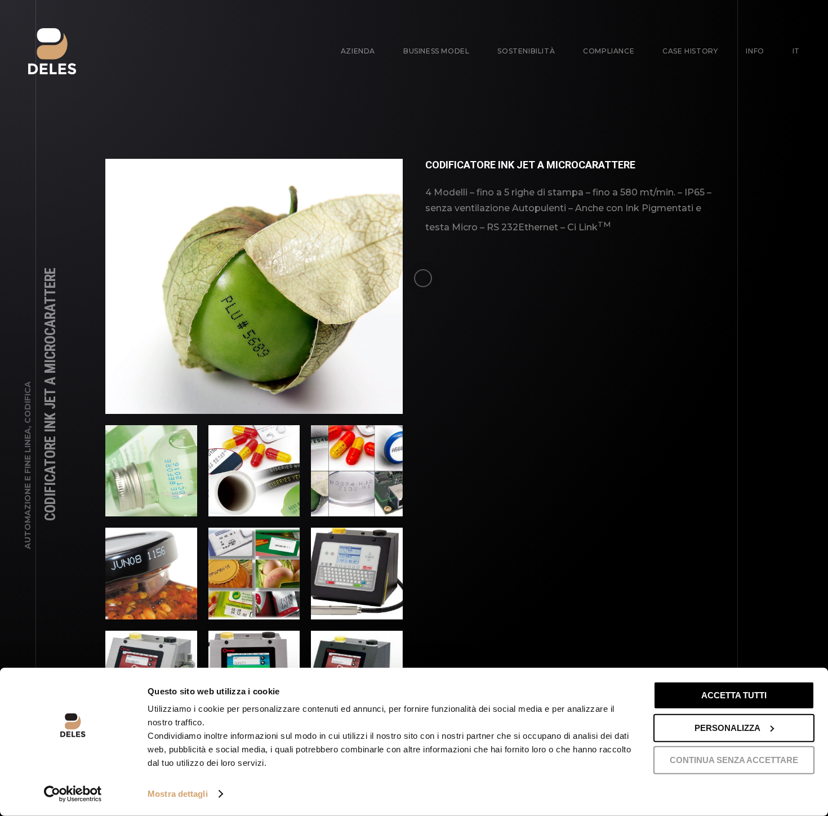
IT (796, 51)
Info (755, 51)
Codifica (28, 402)
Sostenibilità (526, 51)
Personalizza (727, 727)
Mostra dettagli (178, 794)
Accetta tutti (734, 695)
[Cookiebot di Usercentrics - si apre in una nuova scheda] (73, 794)
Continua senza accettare (734, 760)
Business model (436, 51)
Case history (690, 51)
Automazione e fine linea (28, 488)
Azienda (358, 51)
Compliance (608, 51)
